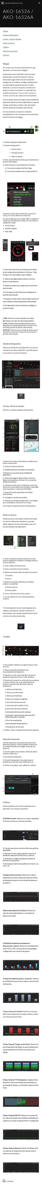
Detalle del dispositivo (10, 35)
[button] (2, 3)
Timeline (6, 47)
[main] (21, 13)
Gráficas (6, 55)
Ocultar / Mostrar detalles (12, 39)
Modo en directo (9, 43)
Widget (5, 31)
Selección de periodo (10, 51)
